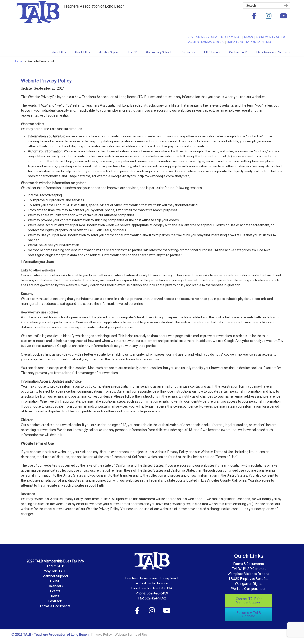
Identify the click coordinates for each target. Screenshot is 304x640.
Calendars (55, 586)
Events (55, 591)
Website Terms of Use (131, 634)
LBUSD (55, 581)
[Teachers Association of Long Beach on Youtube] (283, 16)
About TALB (55, 566)
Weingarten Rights (248, 584)
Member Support (55, 576)
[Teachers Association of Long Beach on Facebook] (254, 16)
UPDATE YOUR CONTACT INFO (249, 42)
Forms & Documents (55, 606)
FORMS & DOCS (213, 42)
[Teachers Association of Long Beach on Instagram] (269, 16)
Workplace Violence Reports (249, 574)
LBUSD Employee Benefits (248, 579)
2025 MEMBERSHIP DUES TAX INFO (215, 37)
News (55, 596)
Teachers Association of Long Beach (49, 19)
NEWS (248, 37)
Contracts (55, 601)
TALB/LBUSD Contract (249, 569)
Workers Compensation (248, 589)
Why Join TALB (55, 571)
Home (18, 61)
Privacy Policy (101, 634)
